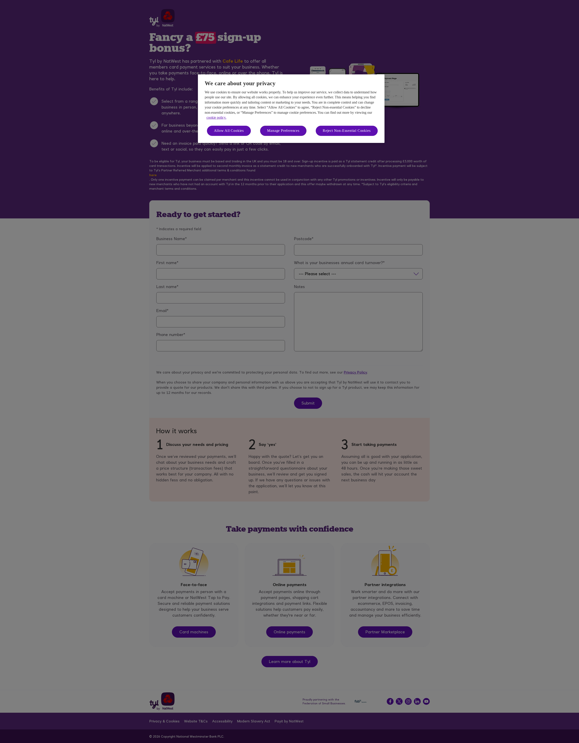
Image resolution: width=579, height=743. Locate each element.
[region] (291, 108)
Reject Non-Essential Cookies (346, 131)
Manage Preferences (283, 131)
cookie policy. (216, 117)
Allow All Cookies (229, 131)
